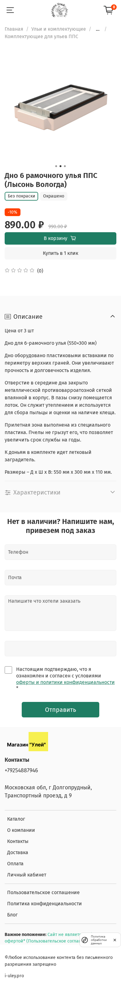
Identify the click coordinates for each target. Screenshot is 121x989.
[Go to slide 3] (65, 166)
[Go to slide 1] (56, 166)
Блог (12, 915)
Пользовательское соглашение (43, 892)
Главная (14, 29)
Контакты (18, 841)
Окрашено (53, 196)
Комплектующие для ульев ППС (41, 36)
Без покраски (21, 196)
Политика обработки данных (99, 940)
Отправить (60, 709)
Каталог (16, 819)
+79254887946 (21, 770)
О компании (21, 830)
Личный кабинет (26, 875)
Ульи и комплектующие (58, 29)
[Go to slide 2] (60, 166)
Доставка (17, 852)
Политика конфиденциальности (44, 904)
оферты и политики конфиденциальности (65, 682)
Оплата (15, 864)
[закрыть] (115, 939)
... (98, 29)
